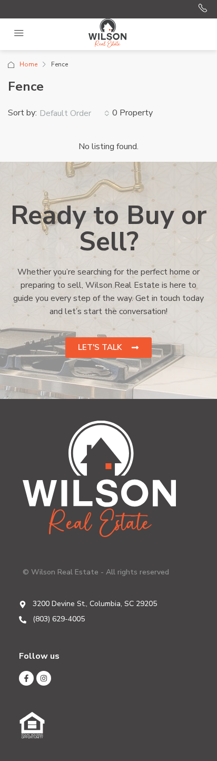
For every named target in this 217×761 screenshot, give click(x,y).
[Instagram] (43, 678)
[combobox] (74, 113)
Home (28, 64)
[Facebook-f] (26, 678)
